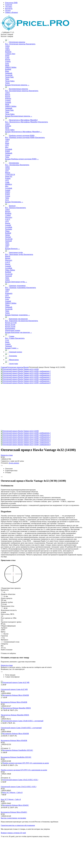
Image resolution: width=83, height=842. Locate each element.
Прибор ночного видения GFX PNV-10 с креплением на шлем (24, 770)
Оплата (8, 10)
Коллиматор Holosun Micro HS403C (14, 812)
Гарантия (8, 5)
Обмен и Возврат (11, 12)
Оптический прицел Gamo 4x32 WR (14, 689)
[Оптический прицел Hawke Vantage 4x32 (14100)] (20, 369)
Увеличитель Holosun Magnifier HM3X (15, 715)
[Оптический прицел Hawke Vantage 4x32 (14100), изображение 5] (25, 377)
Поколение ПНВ (11, 3)
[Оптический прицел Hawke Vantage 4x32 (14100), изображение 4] (25, 375)
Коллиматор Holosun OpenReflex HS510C (16, 757)
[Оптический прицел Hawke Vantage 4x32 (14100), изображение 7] (25, 381)
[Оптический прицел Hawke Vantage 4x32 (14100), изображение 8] (25, 383)
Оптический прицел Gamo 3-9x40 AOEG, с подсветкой (21, 728)
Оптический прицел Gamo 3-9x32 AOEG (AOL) (18, 787)
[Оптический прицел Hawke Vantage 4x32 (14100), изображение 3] (25, 373)
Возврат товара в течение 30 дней (13, 833)
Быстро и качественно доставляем (13, 818)
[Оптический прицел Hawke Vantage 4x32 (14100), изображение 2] (25, 371)
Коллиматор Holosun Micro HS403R (14, 740)
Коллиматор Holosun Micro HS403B (14, 702)
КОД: (3, 457)
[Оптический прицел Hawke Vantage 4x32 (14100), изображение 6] (25, 379)
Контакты (8, 8)
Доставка (8, 6)
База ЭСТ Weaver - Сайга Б (11, 799)
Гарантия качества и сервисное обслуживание (18, 825)
